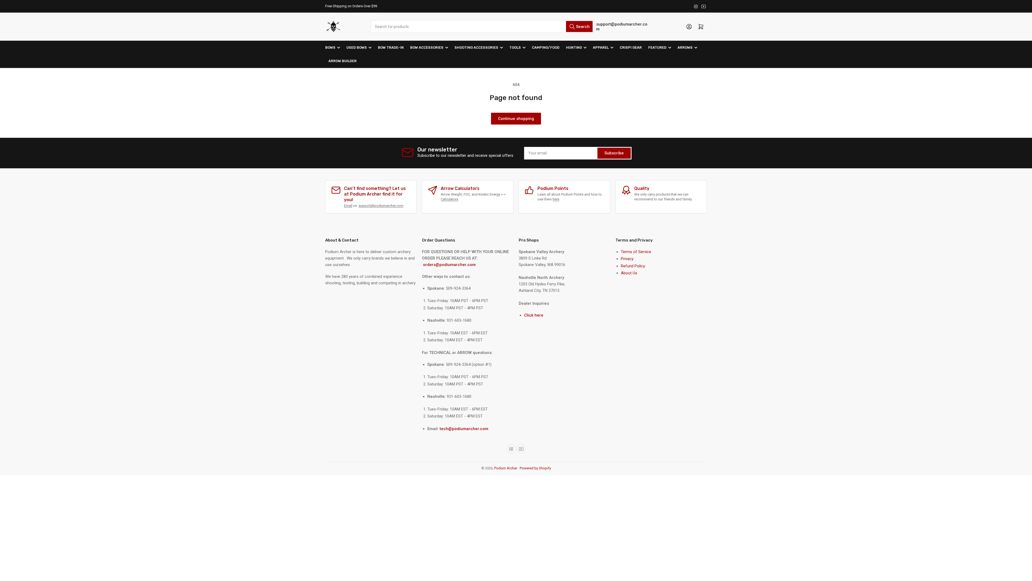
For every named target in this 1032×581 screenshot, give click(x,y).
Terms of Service (636, 251)
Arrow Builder (342, 61)
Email (348, 206)
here (556, 199)
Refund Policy (633, 266)
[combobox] (482, 26)
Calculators (449, 199)
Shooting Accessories (476, 47)
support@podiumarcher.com (621, 26)
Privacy (627, 258)
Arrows (685, 47)
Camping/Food (546, 47)
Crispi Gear (631, 47)
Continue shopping (516, 118)
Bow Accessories (426, 47)
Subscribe (614, 153)
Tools (515, 47)
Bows (330, 47)
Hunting (574, 47)
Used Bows (356, 47)
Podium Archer (505, 468)
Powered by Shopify (535, 468)
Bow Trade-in (391, 47)
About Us (629, 273)
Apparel (601, 47)
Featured (657, 47)
